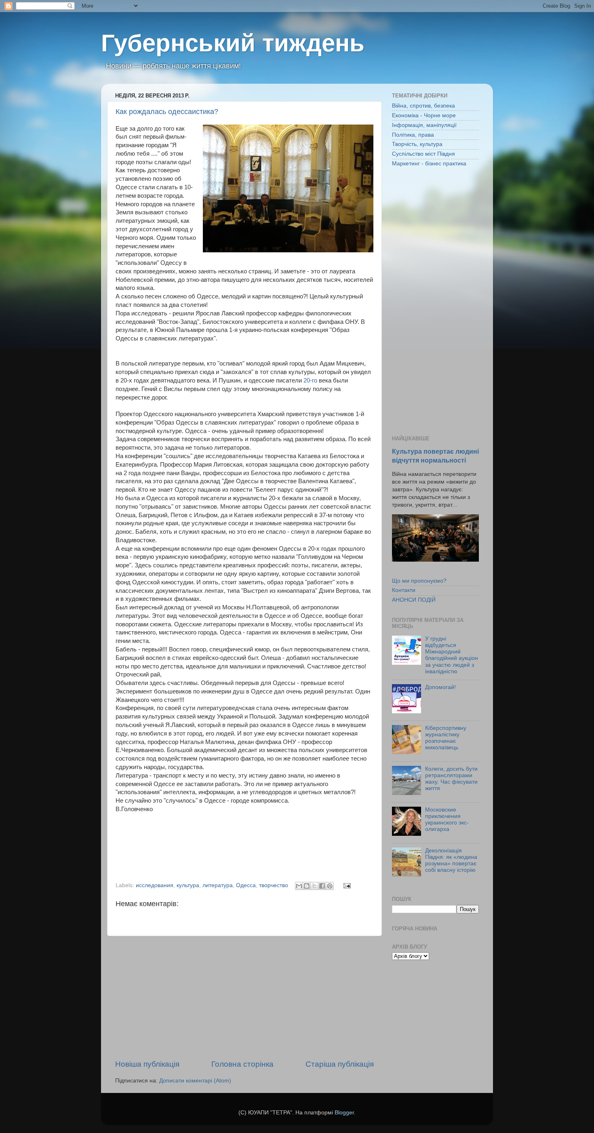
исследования (154, 885)
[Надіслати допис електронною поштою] (346, 885)
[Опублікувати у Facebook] (322, 886)
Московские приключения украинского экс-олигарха (447, 820)
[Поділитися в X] (314, 886)
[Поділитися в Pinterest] (330, 886)
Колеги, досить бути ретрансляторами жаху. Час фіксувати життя (451, 779)
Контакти (403, 590)
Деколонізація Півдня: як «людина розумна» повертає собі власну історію (451, 860)
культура (188, 885)
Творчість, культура (417, 144)
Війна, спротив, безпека (423, 106)
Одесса (246, 885)
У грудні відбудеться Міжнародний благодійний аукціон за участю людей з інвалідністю (451, 655)
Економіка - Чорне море (424, 115)
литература (217, 885)
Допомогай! (440, 687)
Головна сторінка (242, 1064)
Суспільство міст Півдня (423, 154)
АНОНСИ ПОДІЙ (414, 600)
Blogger (344, 1113)
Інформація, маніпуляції (424, 125)
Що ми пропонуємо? (419, 581)
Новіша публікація (147, 1064)
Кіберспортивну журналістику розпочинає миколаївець (445, 738)
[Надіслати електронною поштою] (299, 886)
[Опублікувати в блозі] (307, 886)
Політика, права (413, 135)
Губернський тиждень (232, 43)
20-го (310, 380)
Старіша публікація (339, 1064)
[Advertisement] (244, 997)
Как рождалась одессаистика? (167, 112)
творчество (273, 885)
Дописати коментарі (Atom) (195, 1081)
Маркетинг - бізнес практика (429, 164)
